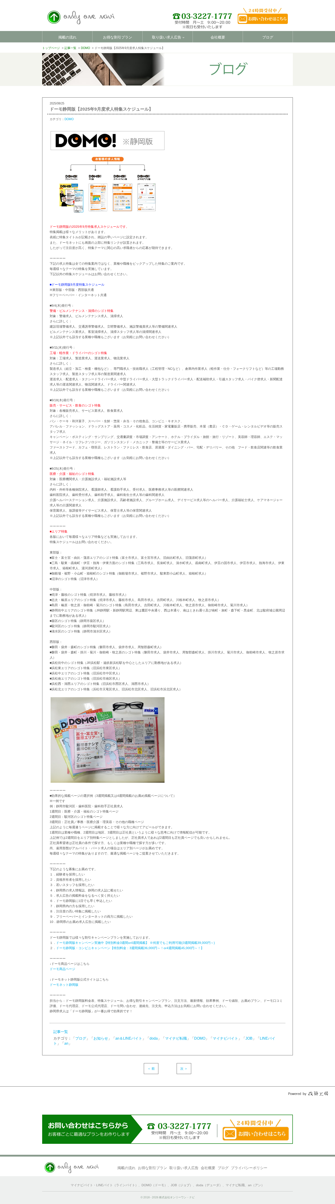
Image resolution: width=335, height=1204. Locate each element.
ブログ (267, 37)
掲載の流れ (67, 37)
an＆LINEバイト (128, 1038)
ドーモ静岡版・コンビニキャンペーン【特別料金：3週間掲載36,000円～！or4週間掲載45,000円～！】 (130, 948)
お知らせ (100, 1038)
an (66, 1043)
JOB (249, 1038)
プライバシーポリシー (249, 1168)
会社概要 (218, 37)
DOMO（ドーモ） (155, 1185)
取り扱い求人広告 (183, 1168)
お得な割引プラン (117, 37)
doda (153, 1038)
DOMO (69, 119)
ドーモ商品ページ (62, 969)
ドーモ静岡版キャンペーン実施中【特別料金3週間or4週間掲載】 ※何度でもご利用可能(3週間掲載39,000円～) (135, 943)
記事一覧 (60, 1032)
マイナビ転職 (176, 1038)
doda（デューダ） (209, 1185)
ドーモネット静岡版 (64, 985)
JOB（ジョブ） (182, 1185)
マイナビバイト (225, 1038)
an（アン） (256, 1185)
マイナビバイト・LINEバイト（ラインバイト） (104, 1185)
